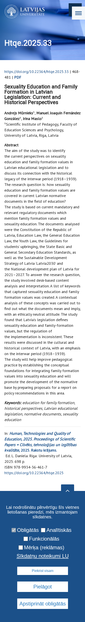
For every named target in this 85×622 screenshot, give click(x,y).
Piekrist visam (42, 571)
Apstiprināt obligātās (42, 604)
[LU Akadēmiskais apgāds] (23, 11)
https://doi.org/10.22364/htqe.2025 (34, 472)
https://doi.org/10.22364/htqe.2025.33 (36, 71)
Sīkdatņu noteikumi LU (43, 556)
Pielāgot (42, 587)
